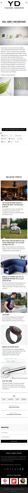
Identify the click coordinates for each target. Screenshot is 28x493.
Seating (24, 399)
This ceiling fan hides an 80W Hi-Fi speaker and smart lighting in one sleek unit (12, 205)
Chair (3, 399)
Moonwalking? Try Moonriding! (14, 413)
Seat (17, 399)
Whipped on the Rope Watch (10, 347)
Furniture (10, 399)
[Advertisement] (14, 15)
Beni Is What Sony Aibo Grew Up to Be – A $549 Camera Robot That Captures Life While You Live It (13, 243)
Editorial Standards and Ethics (7, 464)
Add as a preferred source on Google (15, 129)
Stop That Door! (7, 381)
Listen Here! (5, 315)
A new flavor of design (14, 406)
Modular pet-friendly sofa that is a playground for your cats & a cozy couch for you (13, 279)
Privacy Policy (18, 464)
